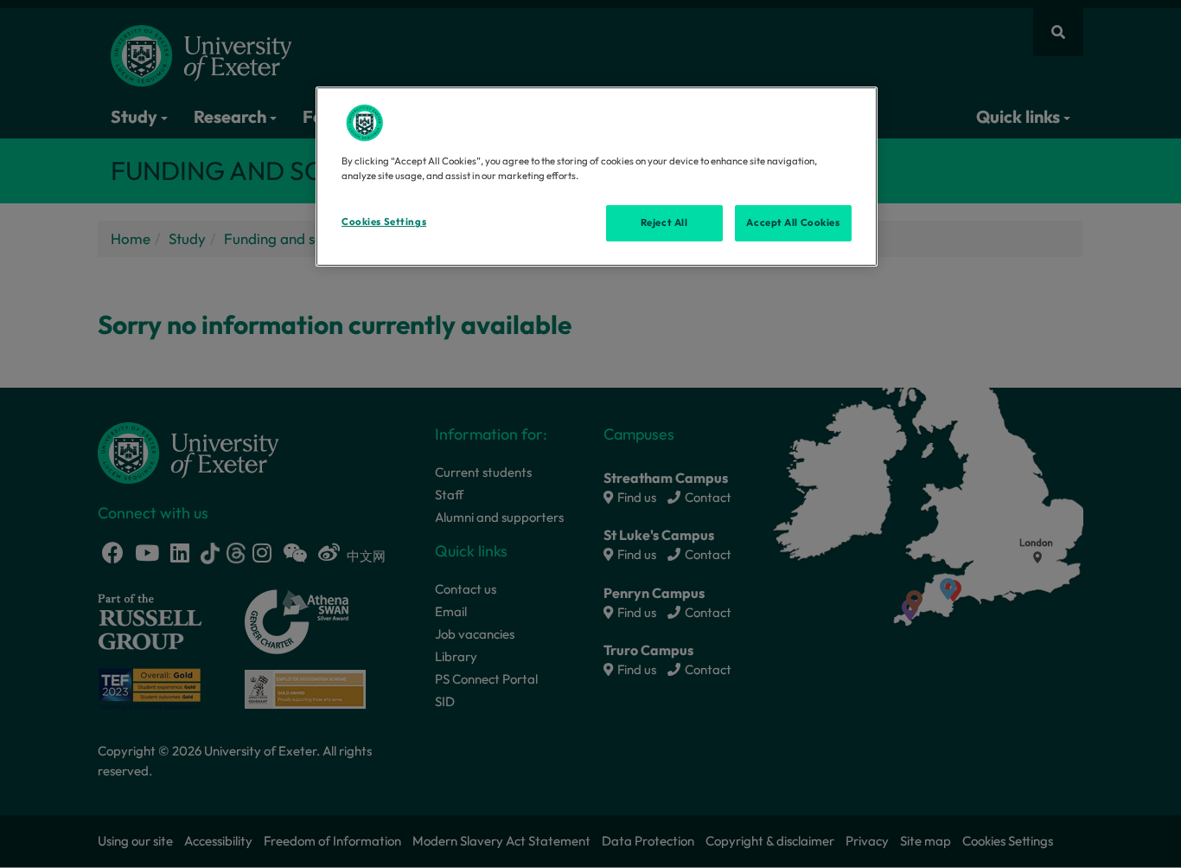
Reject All (664, 222)
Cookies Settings (384, 221)
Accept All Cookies (792, 222)
